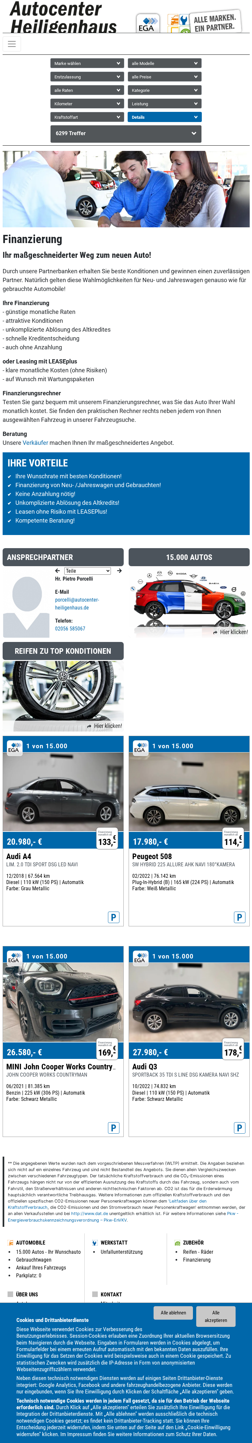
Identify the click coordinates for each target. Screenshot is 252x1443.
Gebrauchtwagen (34, 1260)
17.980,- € (150, 842)
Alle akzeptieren (216, 1316)
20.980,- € (24, 842)
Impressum (79, 1434)
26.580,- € (24, 1052)
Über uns (27, 1294)
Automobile (30, 1243)
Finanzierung (197, 1260)
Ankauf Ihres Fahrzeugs (41, 1268)
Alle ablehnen (173, 1313)
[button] (126, 134)
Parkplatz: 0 (28, 1275)
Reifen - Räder (198, 1252)
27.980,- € (150, 1052)
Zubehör (193, 1243)
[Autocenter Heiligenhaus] (187, 19)
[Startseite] (64, 19)
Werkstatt (114, 1243)
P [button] (113, 917)
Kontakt (111, 1294)
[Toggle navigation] (12, 44)
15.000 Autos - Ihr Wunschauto (48, 1252)
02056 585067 (70, 629)
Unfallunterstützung (122, 1252)
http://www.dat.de (89, 1213)
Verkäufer (35, 442)
